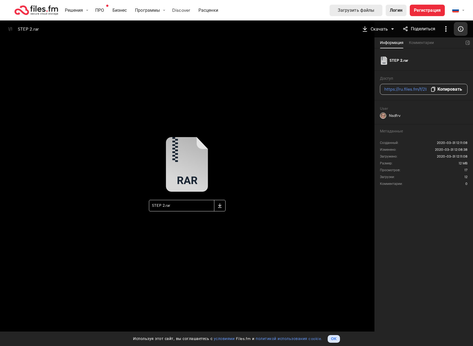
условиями (224, 338)
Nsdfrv (394, 115)
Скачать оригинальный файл (220, 205)
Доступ (386, 78)
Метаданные (391, 131)
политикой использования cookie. (289, 338)
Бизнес (120, 10)
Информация (461, 29)
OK (334, 338)
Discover (181, 10)
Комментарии (421, 42)
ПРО (99, 10)
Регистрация (427, 10)
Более (446, 29)
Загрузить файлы (356, 10)
